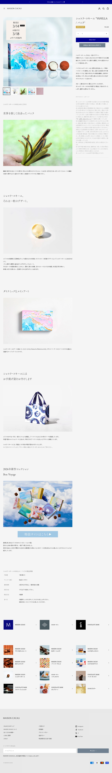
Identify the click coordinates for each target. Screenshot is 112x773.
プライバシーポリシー (43, 732)
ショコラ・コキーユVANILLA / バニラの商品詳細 (18, 571)
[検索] (104, 8)
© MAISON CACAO (8, 762)
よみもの (6, 738)
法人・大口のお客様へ (9, 732)
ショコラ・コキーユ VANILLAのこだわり (15, 104)
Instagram (80, 726)
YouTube (80, 736)
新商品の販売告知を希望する (92, 45)
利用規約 (41, 729)
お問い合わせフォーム (85, 119)
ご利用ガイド (42, 726)
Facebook (80, 729)
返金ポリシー (42, 735)
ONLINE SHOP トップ (9, 726)
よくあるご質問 (7, 735)
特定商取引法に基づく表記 (45, 738)
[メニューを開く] (4, 8)
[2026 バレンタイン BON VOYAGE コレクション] (37, 534)
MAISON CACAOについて (10, 729)
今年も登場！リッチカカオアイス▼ (56, 1)
